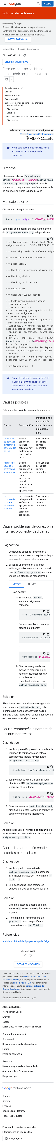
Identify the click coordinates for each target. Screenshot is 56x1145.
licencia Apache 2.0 (22, 983)
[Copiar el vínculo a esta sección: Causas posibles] (31, 402)
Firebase (6, 1106)
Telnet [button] (32, 584)
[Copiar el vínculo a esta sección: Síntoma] (19, 168)
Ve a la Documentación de (36, 134)
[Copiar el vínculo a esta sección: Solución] (17, 697)
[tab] (16, 584)
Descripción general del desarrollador (20, 1066)
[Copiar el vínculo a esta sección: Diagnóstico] (22, 545)
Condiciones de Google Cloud (18, 1132)
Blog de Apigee (9, 1076)
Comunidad (8, 1039)
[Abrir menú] (5, 3)
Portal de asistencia (12, 1054)
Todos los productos (12, 1116)
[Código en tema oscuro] (48, 216)
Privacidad (7, 1127)
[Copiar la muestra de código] (52, 216)
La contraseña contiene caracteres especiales (9, 502)
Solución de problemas (18, 13)
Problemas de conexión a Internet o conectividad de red (10, 444)
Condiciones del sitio (26, 1127)
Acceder (47, 3)
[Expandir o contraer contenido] (22, 88)
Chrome (6, 1101)
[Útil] (20, 55)
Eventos (6, 1017)
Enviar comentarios (16, 62)
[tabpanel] (31, 638)
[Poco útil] (24, 55)
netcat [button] (17, 584)
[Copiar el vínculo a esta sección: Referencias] (22, 935)
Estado (5, 1049)
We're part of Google (12, 1012)
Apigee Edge (8, 49)
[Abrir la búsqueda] (38, 4)
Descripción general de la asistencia (19, 1044)
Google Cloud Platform (13, 1111)
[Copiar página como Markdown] (6, 79)
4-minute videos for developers (17, 1071)
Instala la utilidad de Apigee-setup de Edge (25, 941)
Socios (5, 1022)
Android (6, 1096)
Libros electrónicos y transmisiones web (22, 1026)
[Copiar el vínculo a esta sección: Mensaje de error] (32, 202)
